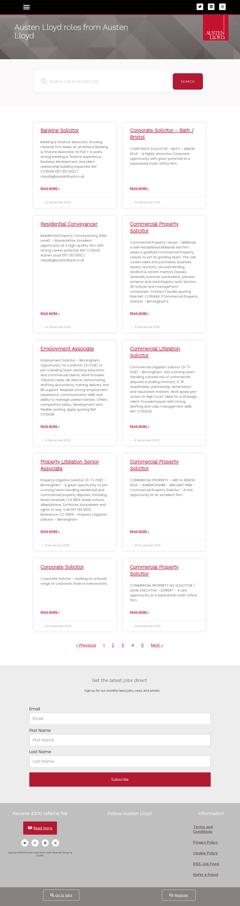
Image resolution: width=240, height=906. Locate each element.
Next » (157, 645)
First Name (40, 730)
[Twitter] (200, 7)
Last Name (40, 752)
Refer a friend (205, 874)
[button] (26, 7)
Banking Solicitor (60, 130)
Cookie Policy (205, 853)
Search (188, 81)
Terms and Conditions (203, 829)
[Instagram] (222, 7)
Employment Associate (67, 348)
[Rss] (55, 843)
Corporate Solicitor (62, 567)
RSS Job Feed (206, 864)
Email (34, 709)
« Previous (86, 645)
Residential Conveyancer (69, 224)
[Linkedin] (211, 7)
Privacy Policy (205, 842)
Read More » (50, 188)
